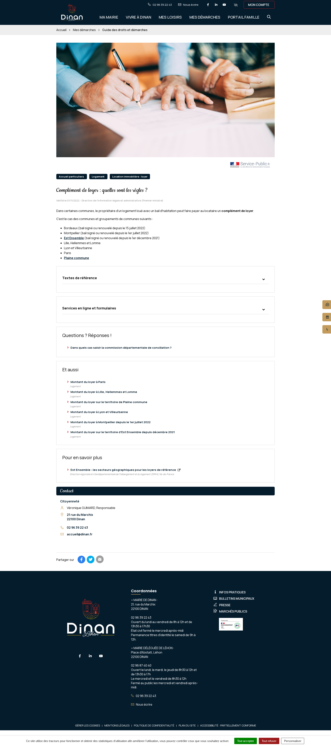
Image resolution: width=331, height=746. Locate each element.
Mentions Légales (116, 725)
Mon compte (258, 5)
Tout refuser (269, 741)
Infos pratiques (232, 592)
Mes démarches (204, 17)
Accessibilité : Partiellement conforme (228, 725)
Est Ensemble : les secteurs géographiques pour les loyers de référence (123, 470)
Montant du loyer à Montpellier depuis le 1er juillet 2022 (110, 422)
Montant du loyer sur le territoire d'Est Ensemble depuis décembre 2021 (122, 432)
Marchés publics (233, 611)
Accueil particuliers (71, 176)
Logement (98, 176)
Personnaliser (292, 741)
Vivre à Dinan (138, 17)
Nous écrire (143, 704)
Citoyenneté (69, 501)
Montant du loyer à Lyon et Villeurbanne (99, 412)
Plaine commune (76, 258)
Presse (224, 605)
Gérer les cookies (87, 725)
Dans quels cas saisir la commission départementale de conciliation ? (121, 348)
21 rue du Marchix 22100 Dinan (80, 517)
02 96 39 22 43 (77, 527)
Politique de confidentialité (154, 725)
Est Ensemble (74, 238)
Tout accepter (245, 741)
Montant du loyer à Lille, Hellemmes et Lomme (103, 392)
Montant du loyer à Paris (88, 382)
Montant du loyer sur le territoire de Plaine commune (108, 402)
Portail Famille (243, 17)
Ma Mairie (109, 17)
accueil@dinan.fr (80, 534)
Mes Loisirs (170, 17)
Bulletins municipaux (236, 598)
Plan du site (187, 725)
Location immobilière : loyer (129, 176)
